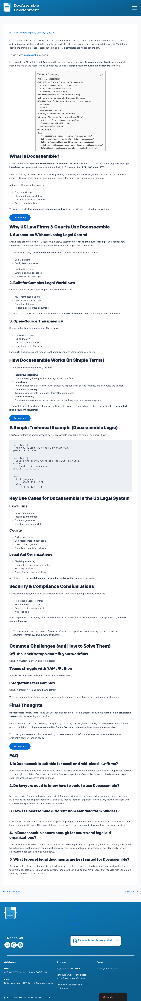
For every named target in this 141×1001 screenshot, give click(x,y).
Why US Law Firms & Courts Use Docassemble (60, 82)
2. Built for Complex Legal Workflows (56, 88)
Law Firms (45, 104)
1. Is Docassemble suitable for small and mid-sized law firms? (66, 136)
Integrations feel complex (52, 126)
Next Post (131, 891)
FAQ (40, 133)
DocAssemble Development (26, 7)
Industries (76, 929)
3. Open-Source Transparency (54, 91)
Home (74, 907)
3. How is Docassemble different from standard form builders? (67, 142)
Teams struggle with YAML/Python (55, 123)
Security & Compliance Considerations (56, 113)
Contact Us (77, 918)
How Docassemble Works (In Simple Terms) (59, 94)
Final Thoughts (45, 129)
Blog (73, 913)
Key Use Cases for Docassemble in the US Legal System (65, 101)
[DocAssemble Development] (7, 8)
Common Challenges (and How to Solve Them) (60, 117)
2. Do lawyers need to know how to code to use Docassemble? (67, 139)
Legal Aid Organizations (51, 110)
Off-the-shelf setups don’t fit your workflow (60, 120)
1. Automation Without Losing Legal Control (59, 85)
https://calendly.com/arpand (70, 978)
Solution (75, 923)
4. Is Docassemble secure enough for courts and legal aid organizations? (72, 145)
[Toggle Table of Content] (100, 75)
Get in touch (19, 217)
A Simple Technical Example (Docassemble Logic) (62, 98)
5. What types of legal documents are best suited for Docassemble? (70, 148)
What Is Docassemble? (49, 79)
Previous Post (11, 891)
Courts (44, 107)
